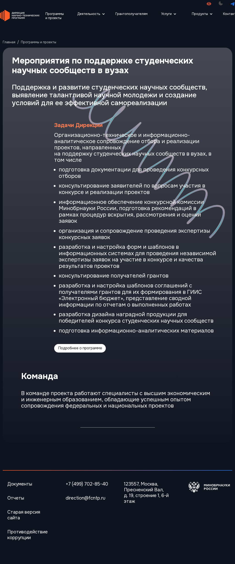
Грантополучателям (131, 14)
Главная (9, 42)
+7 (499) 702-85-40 (87, 484)
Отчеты (15, 498)
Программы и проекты (54, 16)
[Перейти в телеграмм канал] (232, 4)
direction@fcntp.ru (85, 498)
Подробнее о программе (80, 348)
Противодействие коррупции (27, 535)
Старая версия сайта (23, 515)
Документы (19, 484)
